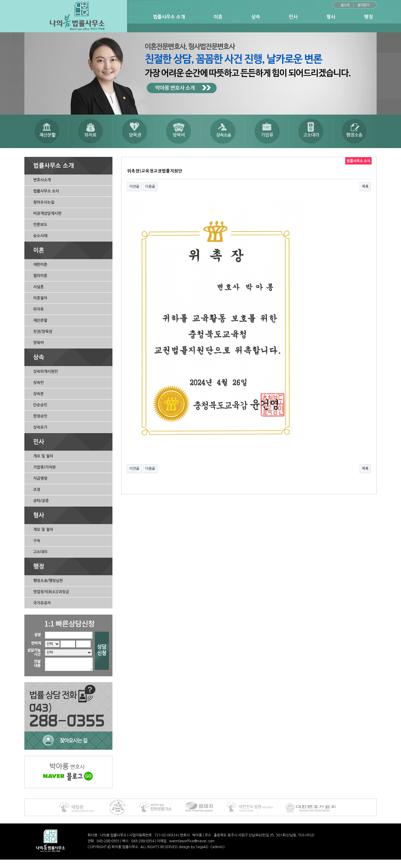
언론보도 (40, 225)
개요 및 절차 (43, 456)
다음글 (150, 186)
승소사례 (40, 236)
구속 (36, 541)
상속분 (38, 394)
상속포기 (40, 427)
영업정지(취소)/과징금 (51, 592)
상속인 (38, 383)
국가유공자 (42, 603)
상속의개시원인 (45, 371)
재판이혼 (40, 264)
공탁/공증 (41, 501)
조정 (36, 489)
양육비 (38, 343)
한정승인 (40, 416)
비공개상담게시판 (47, 213)
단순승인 (40, 405)
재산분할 (40, 320)
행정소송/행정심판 (48, 581)
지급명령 (40, 478)
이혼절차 (40, 298)
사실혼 (38, 287)
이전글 (134, 186)
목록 (365, 186)
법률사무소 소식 (46, 191)
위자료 (38, 309)
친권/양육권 (42, 331)
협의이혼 (40, 276)
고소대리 (40, 552)
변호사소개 (42, 180)
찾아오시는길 (43, 202)
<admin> (217, 847)
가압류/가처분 (44, 467)
